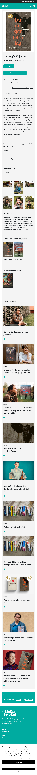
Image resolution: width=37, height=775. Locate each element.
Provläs (22, 73)
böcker (18, 699)
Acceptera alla (18, 762)
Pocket (7, 163)
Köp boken (9, 66)
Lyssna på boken (10, 73)
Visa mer (5, 150)
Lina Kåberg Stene (28, 88)
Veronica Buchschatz (17, 88)
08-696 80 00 (5, 731)
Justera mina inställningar (18, 766)
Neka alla (18, 771)
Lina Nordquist (18, 60)
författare (29, 699)
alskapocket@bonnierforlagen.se (11, 738)
